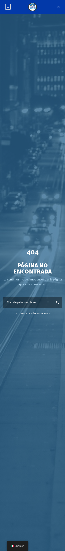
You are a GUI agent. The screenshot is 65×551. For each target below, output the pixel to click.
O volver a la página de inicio (32, 313)
